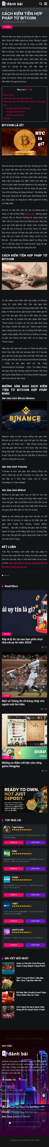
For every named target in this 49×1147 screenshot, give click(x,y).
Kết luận (6, 118)
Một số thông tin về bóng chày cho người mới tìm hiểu (23, 702)
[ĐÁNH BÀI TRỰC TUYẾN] (12, 3)
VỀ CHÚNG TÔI (8, 1086)
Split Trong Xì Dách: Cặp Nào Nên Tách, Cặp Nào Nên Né (29, 979)
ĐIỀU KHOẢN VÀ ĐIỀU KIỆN (14, 1094)
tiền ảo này (30, 214)
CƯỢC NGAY (35, 842)
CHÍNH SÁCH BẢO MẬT (12, 1090)
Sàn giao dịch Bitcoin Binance (18, 108)
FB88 (14, 851)
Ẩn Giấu (28, 90)
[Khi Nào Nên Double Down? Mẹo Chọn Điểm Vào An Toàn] (8, 1003)
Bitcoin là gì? (8, 95)
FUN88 (15, 877)
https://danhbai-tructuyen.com (24, 1112)
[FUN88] (7, 882)
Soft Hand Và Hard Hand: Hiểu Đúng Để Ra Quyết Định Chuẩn (30, 1008)
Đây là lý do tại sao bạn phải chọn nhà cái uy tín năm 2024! (22, 641)
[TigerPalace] (7, 832)
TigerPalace (17, 827)
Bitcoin (6, 575)
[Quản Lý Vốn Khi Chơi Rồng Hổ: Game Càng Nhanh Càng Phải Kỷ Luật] (8, 974)
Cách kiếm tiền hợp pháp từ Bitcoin (18, 98)
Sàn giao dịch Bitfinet (15, 115)
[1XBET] (7, 908)
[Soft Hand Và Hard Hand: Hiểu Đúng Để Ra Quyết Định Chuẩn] (8, 1018)
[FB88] (7, 855)
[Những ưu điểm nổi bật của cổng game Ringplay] (24, 736)
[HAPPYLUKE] (7, 934)
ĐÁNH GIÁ (13, 842)
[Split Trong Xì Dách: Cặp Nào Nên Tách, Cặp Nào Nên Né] (8, 989)
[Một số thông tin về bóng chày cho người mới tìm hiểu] (24, 674)
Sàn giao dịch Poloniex (15, 112)
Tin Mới (7, 27)
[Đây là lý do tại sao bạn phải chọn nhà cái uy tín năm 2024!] (24, 613)
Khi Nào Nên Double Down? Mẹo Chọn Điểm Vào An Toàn (31, 993)
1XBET (15, 903)
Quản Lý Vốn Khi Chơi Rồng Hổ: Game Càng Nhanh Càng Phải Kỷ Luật (31, 965)
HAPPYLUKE (18, 930)
